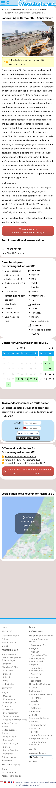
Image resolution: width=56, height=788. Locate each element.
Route (4, 769)
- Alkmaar (34, 652)
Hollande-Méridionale (40, 684)
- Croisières (7, 709)
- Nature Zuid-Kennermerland (36, 669)
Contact (33, 761)
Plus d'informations (16, 253)
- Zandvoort (35, 681)
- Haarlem (34, 677)
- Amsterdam (35, 674)
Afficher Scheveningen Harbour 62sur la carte (28, 523)
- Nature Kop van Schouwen (37, 743)
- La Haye (34, 704)
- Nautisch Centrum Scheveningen (11, 659)
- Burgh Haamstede (38, 738)
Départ (18, 428)
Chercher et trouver (29, 438)
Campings (6, 663)
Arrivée (18, 422)
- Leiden (33, 687)
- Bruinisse (34, 728)
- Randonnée (8, 740)
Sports (5, 733)
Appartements (9, 654)
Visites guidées (9, 730)
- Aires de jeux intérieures (14, 719)
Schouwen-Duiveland (39, 718)
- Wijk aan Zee (36, 664)
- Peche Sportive (10, 750)
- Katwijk (33, 701)
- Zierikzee (34, 731)
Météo (5, 646)
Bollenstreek (35, 691)
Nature (5, 726)
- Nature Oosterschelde (40, 735)
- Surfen (6, 747)
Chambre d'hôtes (10, 667)
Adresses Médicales (11, 776)
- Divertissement (10, 713)
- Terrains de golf (10, 743)
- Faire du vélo (9, 736)
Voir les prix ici (28, 231)
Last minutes (8, 684)
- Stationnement (10, 772)
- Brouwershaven (37, 725)
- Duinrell (6, 674)
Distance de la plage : (41, 329)
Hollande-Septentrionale (41, 635)
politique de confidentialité (39, 782)
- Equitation (7, 753)
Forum (32, 627)
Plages (5, 692)
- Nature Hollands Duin (40, 694)
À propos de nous (37, 753)
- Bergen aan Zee (37, 645)
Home (4, 627)
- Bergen (33, 648)
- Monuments (8, 699)
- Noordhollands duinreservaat (37, 660)
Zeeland (33, 714)
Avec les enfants (10, 642)
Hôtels (5, 680)
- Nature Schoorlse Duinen (38, 640)
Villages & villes (9, 723)
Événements (8, 760)
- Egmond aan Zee (38, 655)
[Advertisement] (28, 394)
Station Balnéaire (10, 635)
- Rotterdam (35, 708)
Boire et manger (9, 757)
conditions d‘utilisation (22, 782)
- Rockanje (34, 711)
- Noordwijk (35, 698)
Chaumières (7, 670)
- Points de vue (9, 702)
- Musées (6, 696)
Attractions (7, 706)
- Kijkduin (6, 677)
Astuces (6, 639)
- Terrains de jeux (10, 716)
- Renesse (34, 721)
